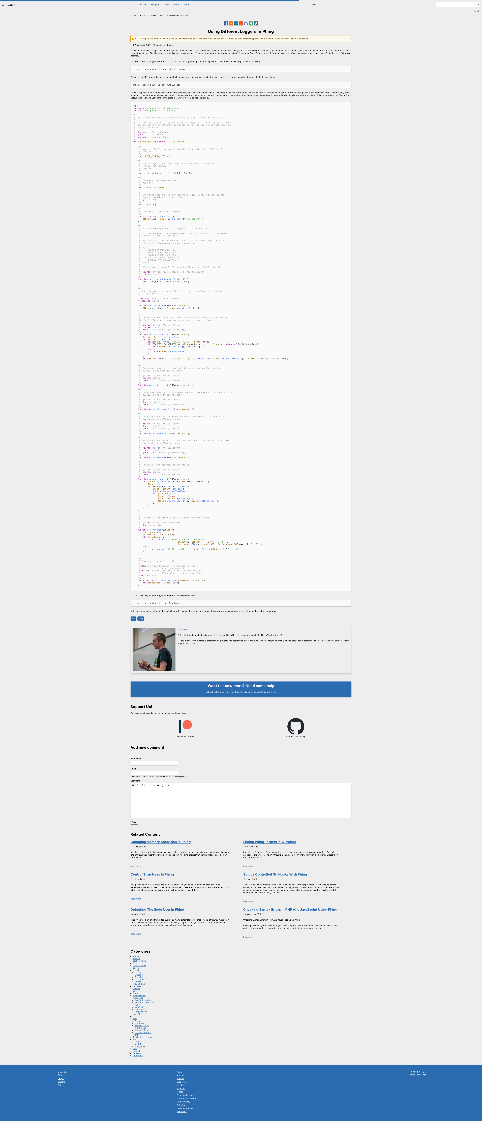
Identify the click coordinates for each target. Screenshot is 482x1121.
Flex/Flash (137, 986)
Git (134, 991)
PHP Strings (140, 1028)
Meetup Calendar (185, 1108)
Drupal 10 (139, 979)
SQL (134, 1039)
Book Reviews (139, 961)
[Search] (478, 5)
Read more (136, 866)
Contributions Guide (186, 1098)
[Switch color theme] (314, 4)
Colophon (181, 1105)
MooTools (139, 1007)
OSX (135, 1016)
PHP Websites (141, 1030)
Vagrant (136, 1051)
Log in (477, 11)
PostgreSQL (140, 1046)
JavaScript (138, 998)
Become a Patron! (185, 736)
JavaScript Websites (144, 1002)
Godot (136, 993)
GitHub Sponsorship (295, 736)
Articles (143, 4)
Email (133, 769)
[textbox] (241, 803)
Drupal (136, 970)
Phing (153, 15)
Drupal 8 (139, 975)
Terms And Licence (186, 1095)
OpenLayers (140, 1009)
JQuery (138, 1005)
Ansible (136, 956)
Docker (136, 968)
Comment (135, 781)
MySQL (138, 1044)
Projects (180, 1078)
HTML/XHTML (139, 995)
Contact (187, 4)
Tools (166, 4)
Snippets (155, 4)
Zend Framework (143, 1032)
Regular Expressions (142, 1037)
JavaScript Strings (143, 1000)
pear (133, 619)
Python (136, 1035)
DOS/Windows (139, 965)
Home (133, 15)
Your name (136, 758)
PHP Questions (142, 1025)
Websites (137, 1053)
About (176, 4)
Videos (180, 1092)
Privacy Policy (183, 1101)
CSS (135, 963)
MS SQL (138, 1041)
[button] (256, 23)
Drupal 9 (139, 977)
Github (61, 1075)
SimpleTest (140, 984)
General (136, 988)
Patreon (61, 1085)
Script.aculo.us (141, 1011)
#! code (9, 4)
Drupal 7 (139, 972)
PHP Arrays (140, 1023)
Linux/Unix (138, 1014)
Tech (135, 1048)
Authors (180, 1075)
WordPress (138, 1055)
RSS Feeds (182, 1111)
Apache (136, 958)
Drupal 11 (139, 981)
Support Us (182, 1082)
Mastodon (62, 1072)
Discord (61, 1082)
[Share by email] (231, 23)
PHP (135, 1018)
